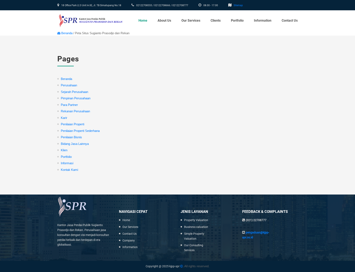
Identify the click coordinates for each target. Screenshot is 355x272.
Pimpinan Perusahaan (75, 98)
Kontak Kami (69, 169)
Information (262, 20)
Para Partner (69, 105)
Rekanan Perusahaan (75, 111)
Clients (216, 20)
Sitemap (238, 5)
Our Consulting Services (193, 248)
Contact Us (290, 20)
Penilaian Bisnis (71, 137)
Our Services (130, 227)
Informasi (67, 163)
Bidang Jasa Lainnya (75, 143)
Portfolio (237, 20)
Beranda (66, 33)
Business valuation (196, 227)
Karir (64, 118)
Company (128, 240)
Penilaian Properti (72, 124)
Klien (64, 150)
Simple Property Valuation (194, 236)
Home (142, 20)
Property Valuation (196, 220)
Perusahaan (69, 85)
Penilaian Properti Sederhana (80, 130)
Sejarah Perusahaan (74, 92)
